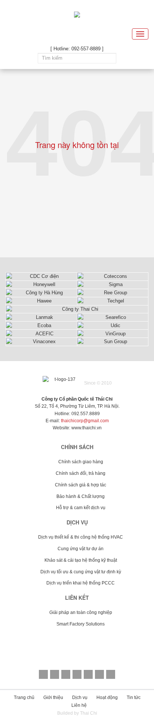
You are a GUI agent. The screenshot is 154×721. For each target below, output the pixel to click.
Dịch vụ (79, 697)
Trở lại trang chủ (77, 205)
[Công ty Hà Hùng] (41, 293)
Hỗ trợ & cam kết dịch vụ (80, 507)
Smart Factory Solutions (80, 624)
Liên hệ (79, 705)
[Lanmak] (41, 317)
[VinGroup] (112, 334)
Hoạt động (107, 697)
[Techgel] (112, 301)
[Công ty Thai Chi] (77, 309)
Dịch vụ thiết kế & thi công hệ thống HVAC (80, 537)
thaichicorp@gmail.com (85, 420)
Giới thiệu (53, 697)
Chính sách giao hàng (80, 461)
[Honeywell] (41, 285)
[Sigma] (112, 285)
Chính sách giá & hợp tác (80, 485)
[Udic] (112, 325)
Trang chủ (24, 697)
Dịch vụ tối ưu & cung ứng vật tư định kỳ (80, 571)
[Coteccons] (112, 276)
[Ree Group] (112, 293)
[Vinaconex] (41, 342)
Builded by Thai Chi (77, 713)
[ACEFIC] (41, 334)
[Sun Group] (112, 342)
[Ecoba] (41, 325)
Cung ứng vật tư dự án (81, 548)
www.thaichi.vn (86, 427)
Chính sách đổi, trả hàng (80, 473)
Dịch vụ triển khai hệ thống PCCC (80, 583)
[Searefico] (112, 317)
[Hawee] (41, 301)
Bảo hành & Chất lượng (80, 496)
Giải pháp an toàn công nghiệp (80, 612)
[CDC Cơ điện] (41, 276)
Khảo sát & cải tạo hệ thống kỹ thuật (80, 560)
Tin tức (134, 697)
